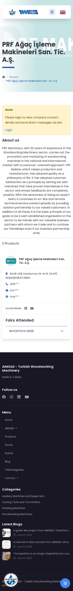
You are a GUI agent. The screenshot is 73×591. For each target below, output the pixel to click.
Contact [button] (10, 478)
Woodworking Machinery (17, 514)
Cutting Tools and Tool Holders (21, 502)
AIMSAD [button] (10, 428)
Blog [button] (7, 461)
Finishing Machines (13, 508)
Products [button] (10, 436)
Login (8, 130)
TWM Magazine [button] (14, 470)
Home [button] (8, 420)
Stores (13, 77)
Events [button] (9, 453)
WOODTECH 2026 (21, 331)
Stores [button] (9, 445)
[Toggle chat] (11, 580)
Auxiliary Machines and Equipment (23, 496)
